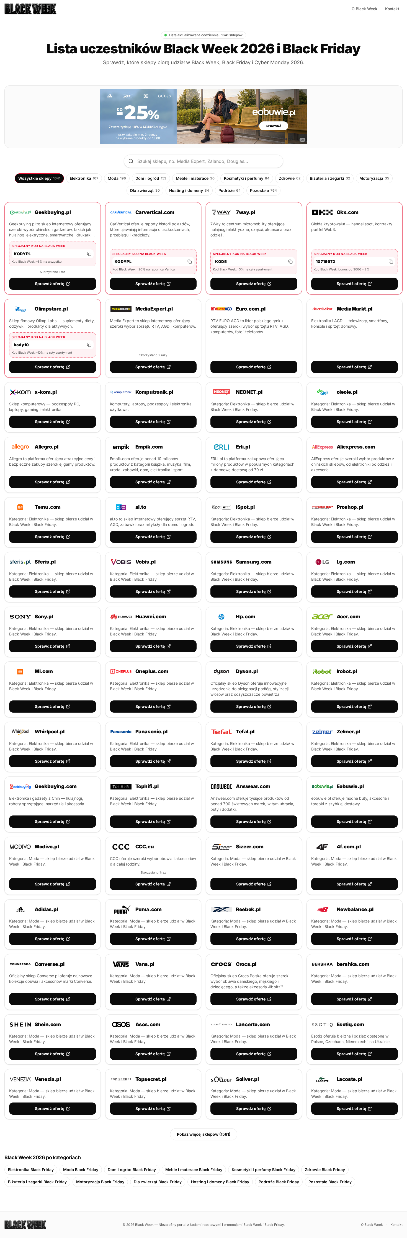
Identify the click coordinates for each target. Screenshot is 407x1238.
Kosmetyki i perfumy (246, 178)
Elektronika (84, 178)
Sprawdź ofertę (49, 283)
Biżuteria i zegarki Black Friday (37, 1181)
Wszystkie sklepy (39, 178)
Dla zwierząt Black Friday (158, 1181)
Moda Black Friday (80, 1169)
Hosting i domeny (189, 190)
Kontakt (392, 8)
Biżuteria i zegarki (330, 178)
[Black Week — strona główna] (30, 8)
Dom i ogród (150, 178)
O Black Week (364, 8)
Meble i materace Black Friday (193, 1169)
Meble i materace (195, 178)
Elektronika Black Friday (31, 1169)
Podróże (229, 190)
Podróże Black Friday (279, 1181)
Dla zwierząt (145, 190)
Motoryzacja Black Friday (100, 1181)
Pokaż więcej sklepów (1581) (203, 1134)
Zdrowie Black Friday (325, 1169)
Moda (117, 178)
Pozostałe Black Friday (330, 1181)
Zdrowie (289, 178)
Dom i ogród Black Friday (132, 1169)
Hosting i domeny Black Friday (220, 1181)
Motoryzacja (374, 178)
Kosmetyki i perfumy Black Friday (263, 1169)
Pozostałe (263, 190)
